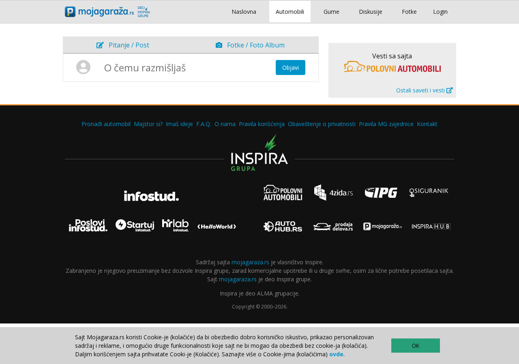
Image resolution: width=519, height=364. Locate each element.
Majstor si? (148, 124)
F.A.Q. (203, 124)
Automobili (290, 11)
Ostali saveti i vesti (421, 90)
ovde (336, 354)
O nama (225, 124)
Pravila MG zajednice (386, 124)
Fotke (409, 11)
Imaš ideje (179, 124)
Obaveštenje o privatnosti (322, 124)
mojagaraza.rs (250, 262)
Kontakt (427, 124)
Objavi (290, 67)
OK (416, 346)
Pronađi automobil (106, 124)
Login (440, 11)
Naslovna (244, 11)
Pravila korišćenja (262, 124)
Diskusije (370, 11)
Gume (331, 11)
